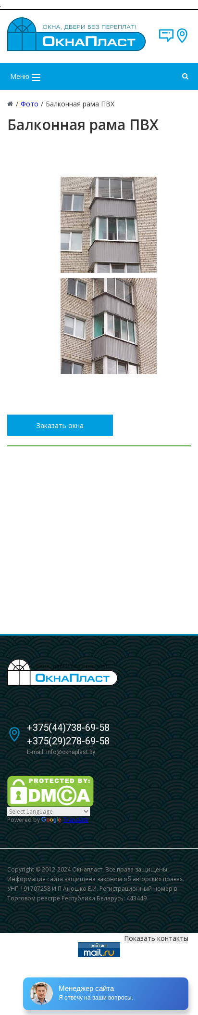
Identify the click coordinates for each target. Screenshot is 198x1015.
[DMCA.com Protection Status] (50, 791)
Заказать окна (60, 425)
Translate (75, 820)
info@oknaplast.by (70, 752)
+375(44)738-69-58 (68, 727)
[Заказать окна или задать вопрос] (166, 40)
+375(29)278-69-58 (68, 741)
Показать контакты (156, 938)
